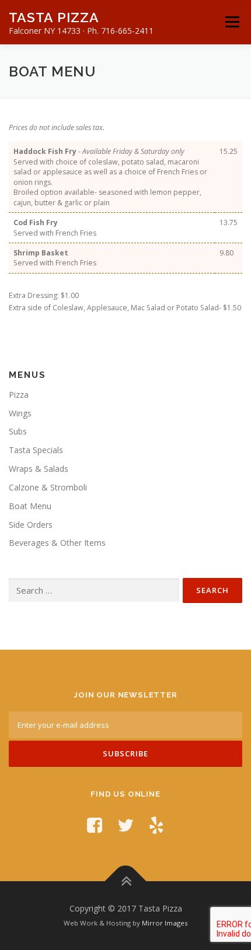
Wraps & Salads (38, 468)
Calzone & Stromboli (48, 487)
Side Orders (31, 524)
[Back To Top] (126, 881)
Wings (20, 413)
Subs (18, 431)
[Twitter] (125, 825)
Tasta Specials (36, 449)
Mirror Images (165, 923)
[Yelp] (156, 825)
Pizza (19, 394)
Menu (231, 22)
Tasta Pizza (54, 17)
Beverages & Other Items (57, 542)
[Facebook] (94, 825)
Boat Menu (30, 505)
